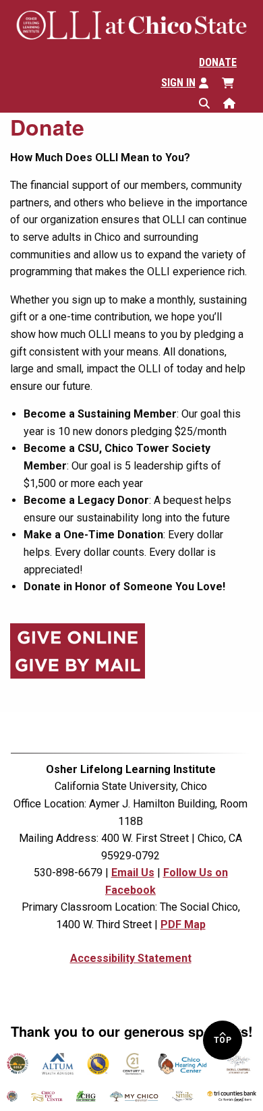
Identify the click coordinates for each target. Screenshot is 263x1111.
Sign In (178, 82)
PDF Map (183, 924)
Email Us (132, 872)
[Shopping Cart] (234, 82)
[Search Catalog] (211, 102)
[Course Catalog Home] (236, 102)
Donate (218, 62)
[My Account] (210, 82)
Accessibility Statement (131, 958)
